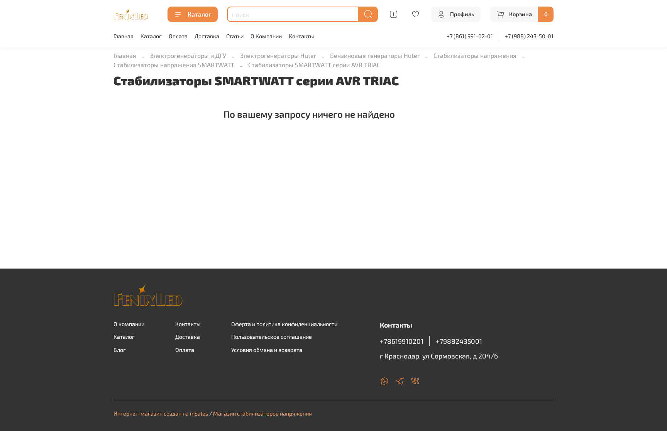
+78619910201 (401, 341)
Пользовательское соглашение (271, 336)
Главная (123, 36)
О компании (128, 324)
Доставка (207, 36)
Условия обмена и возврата (266, 349)
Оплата (178, 36)
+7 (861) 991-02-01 (470, 36)
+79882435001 (459, 341)
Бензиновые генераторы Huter (375, 55)
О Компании (266, 36)
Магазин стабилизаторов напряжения (262, 413)
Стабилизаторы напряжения (474, 55)
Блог (119, 349)
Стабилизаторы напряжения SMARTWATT (173, 64)
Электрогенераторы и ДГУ (188, 55)
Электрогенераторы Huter (278, 55)
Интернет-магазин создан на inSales (160, 413)
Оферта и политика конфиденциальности (284, 324)
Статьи (235, 36)
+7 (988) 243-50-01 (529, 36)
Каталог (199, 14)
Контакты (301, 36)
